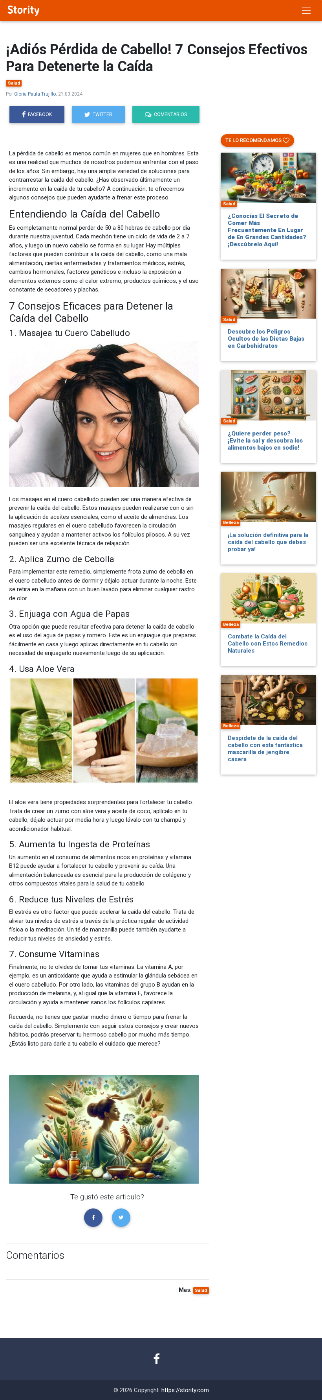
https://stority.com (185, 1390)
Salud (14, 83)
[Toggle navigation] (306, 11)
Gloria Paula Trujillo (35, 94)
